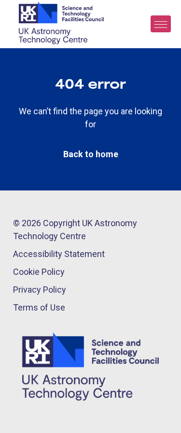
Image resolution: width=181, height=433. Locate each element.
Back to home (90, 154)
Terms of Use (39, 307)
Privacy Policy (39, 289)
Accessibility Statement (59, 254)
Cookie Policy (39, 272)
